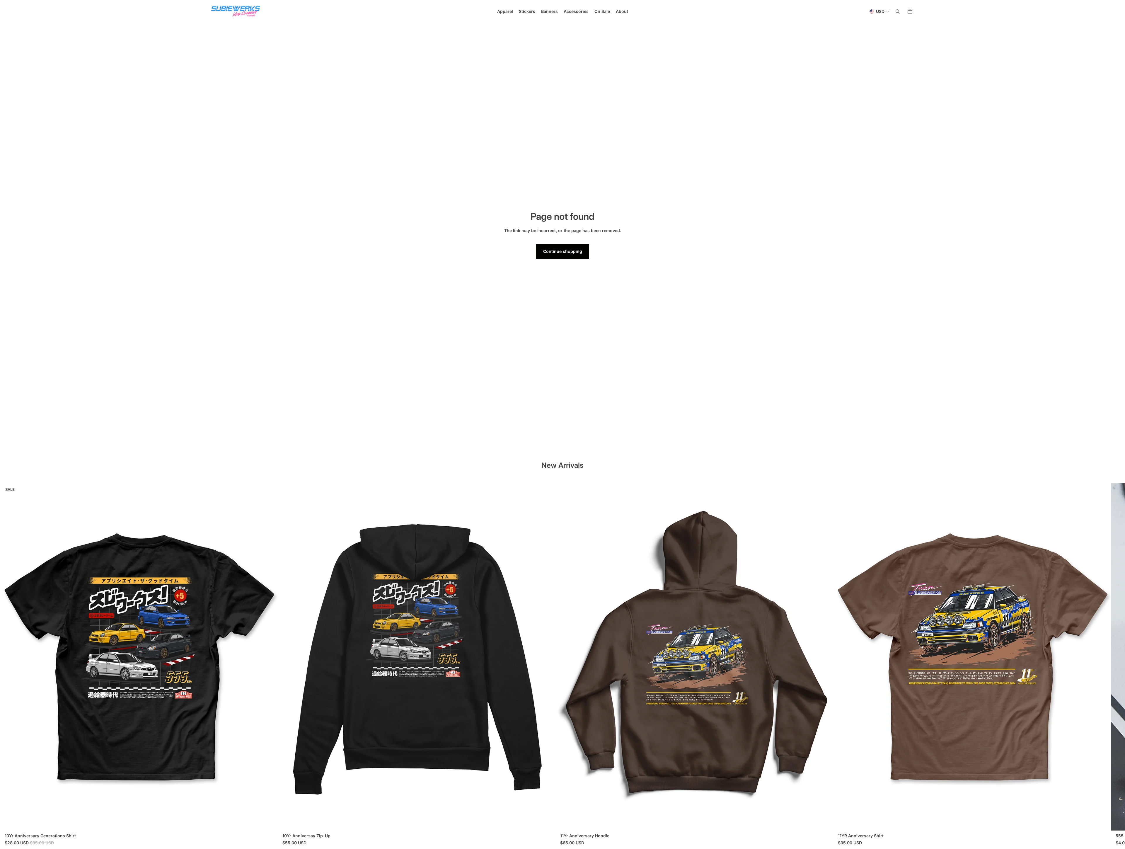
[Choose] (268, 821)
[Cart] (910, 11)
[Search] (897, 11)
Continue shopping (562, 251)
